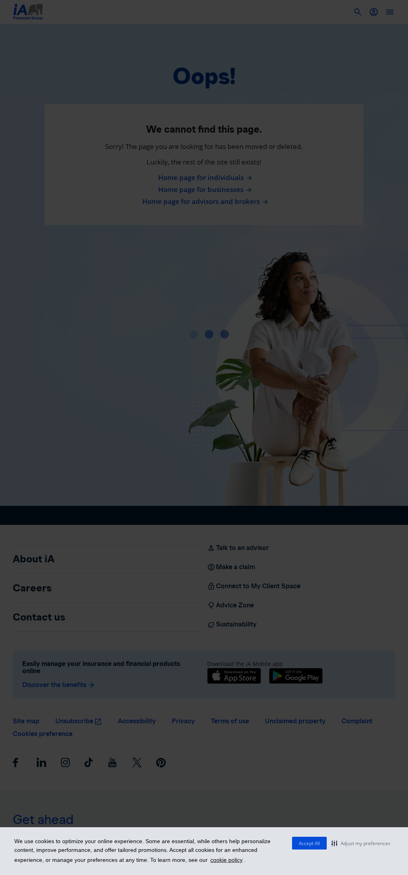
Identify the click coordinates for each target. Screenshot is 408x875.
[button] (361, 843)
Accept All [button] (309, 843)
